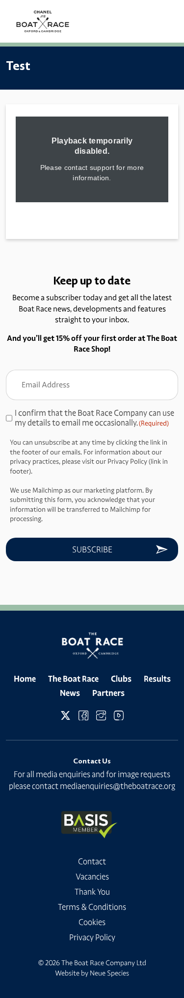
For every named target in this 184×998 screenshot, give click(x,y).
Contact (92, 861)
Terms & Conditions (92, 907)
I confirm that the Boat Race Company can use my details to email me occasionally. (94, 418)
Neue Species (109, 973)
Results (157, 679)
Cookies (92, 922)
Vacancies (92, 876)
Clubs (121, 679)
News (70, 693)
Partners (108, 693)
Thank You (92, 892)
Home (25, 679)
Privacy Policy (92, 937)
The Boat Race (73, 679)
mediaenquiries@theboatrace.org (117, 786)
